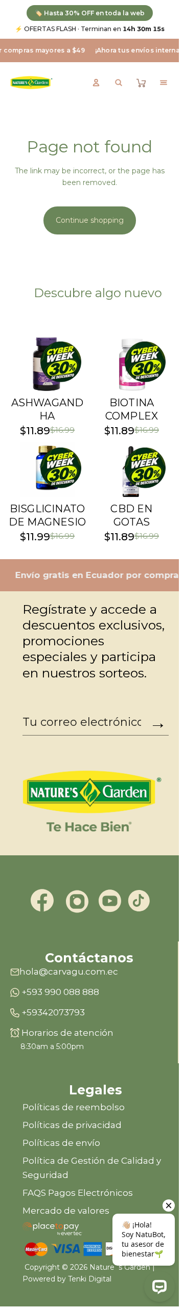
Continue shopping (90, 220)
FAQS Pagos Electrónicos (77, 1193)
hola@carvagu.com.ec (68, 971)
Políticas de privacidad (72, 1125)
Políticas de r (50, 1107)
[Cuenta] (96, 82)
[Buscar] (118, 82)
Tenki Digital (89, 1278)
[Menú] (163, 82)
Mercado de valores (65, 1211)
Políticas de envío (61, 1143)
